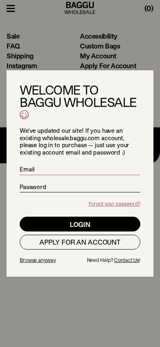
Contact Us (126, 260)
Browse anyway (37, 260)
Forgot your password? (114, 203)
